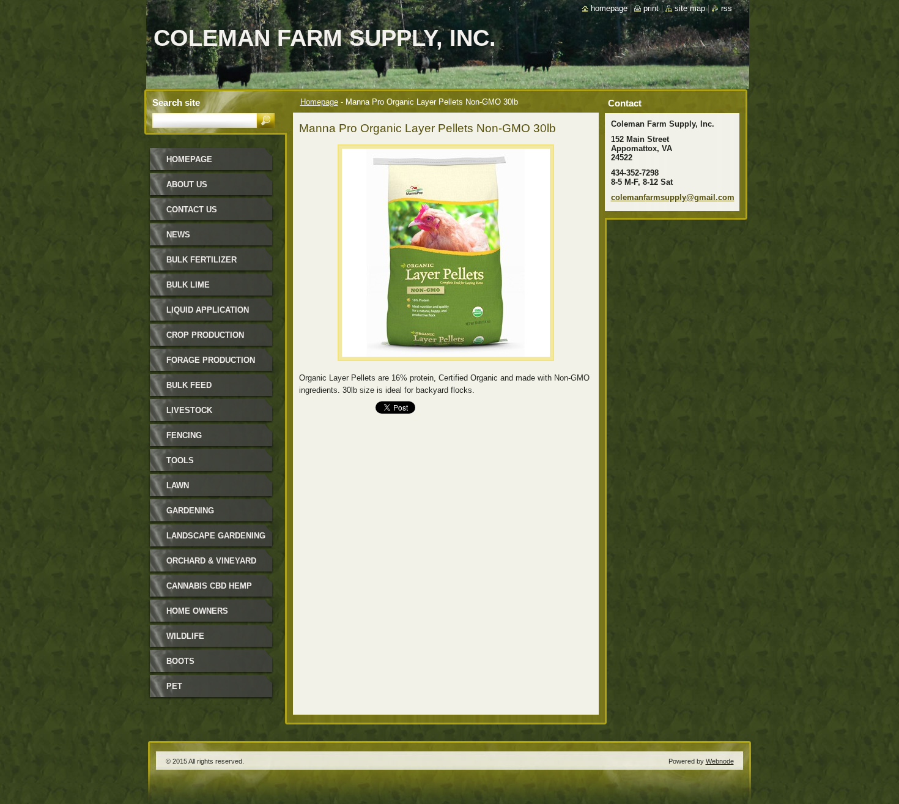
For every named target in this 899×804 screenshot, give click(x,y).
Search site (176, 102)
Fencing (184, 435)
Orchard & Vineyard (211, 560)
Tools (180, 460)
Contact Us (191, 209)
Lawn (177, 485)
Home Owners (197, 611)
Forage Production (210, 360)
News (178, 234)
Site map (690, 8)
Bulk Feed (189, 385)
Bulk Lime (188, 284)
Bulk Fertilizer (201, 259)
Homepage (319, 101)
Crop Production (205, 335)
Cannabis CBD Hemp (209, 585)
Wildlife (185, 636)
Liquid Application (207, 310)
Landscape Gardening (215, 535)
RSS (726, 8)
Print (651, 8)
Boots (180, 661)
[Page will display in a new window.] (445, 364)
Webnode (720, 761)
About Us (186, 184)
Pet (174, 686)
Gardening (190, 510)
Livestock (189, 410)
